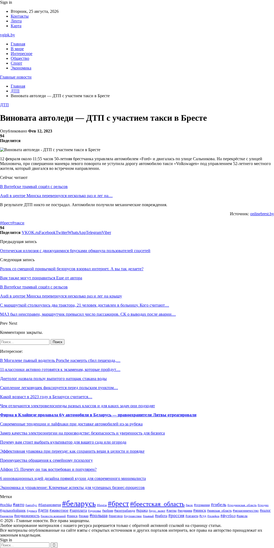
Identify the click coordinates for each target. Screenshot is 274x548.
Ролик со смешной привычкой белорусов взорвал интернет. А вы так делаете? (71, 269)
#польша (99, 515)
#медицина (185, 510)
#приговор (116, 516)
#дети (43, 510)
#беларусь (79, 503)
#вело (189, 505)
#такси (18, 223)
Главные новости (16, 77)
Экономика (21, 68)
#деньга (32, 510)
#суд (202, 516)
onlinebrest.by (262, 214)
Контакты (20, 16)
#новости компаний (53, 516)
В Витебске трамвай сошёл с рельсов (34, 186)
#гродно (263, 505)
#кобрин (107, 510)
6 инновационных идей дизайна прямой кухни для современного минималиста (73, 478)
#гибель (218, 504)
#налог (265, 510)
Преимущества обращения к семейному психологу (46, 460)
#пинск (72, 516)
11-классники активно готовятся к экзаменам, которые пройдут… (60, 369)
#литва (171, 510)
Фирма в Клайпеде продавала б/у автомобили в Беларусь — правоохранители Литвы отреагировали (98, 415)
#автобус (31, 505)
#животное (59, 510)
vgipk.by (7, 35)
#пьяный (148, 516)
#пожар (84, 516)
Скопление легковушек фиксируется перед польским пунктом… (59, 387)
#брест (6, 223)
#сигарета (191, 516)
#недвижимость (27, 516)
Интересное (21, 53)
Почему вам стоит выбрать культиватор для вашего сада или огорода (63, 442)
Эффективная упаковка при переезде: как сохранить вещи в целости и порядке (72, 451)
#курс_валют (157, 510)
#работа (161, 516)
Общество (20, 58)
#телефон (213, 516)
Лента (16, 21)
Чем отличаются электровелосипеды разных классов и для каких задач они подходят (77, 406)
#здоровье (94, 510)
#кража (142, 510)
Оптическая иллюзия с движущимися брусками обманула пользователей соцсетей (75, 250)
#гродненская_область (242, 505)
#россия (176, 515)
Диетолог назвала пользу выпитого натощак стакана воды (53, 378)
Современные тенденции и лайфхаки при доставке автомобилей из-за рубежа (71, 424)
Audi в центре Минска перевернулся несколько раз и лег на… (56, 195)
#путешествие (133, 516)
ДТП (4, 105)
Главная (18, 44)
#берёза (102, 505)
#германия (202, 505)
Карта (16, 26)
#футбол (227, 516)
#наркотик (6, 516)
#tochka (6, 505)
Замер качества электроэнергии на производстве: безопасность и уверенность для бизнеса (82, 433)
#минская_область (219, 510)
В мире (17, 48)
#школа (242, 516)
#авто (18, 504)
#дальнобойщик (13, 510)
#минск (199, 510)
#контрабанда (124, 510)
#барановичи (49, 505)
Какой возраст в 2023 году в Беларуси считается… (46, 396)
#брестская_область (157, 503)
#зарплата (78, 510)
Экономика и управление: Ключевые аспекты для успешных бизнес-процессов (72, 487)
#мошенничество (246, 510)
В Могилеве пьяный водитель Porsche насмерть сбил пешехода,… (60, 360)
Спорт (16, 63)
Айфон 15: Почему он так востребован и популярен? (48, 469)
